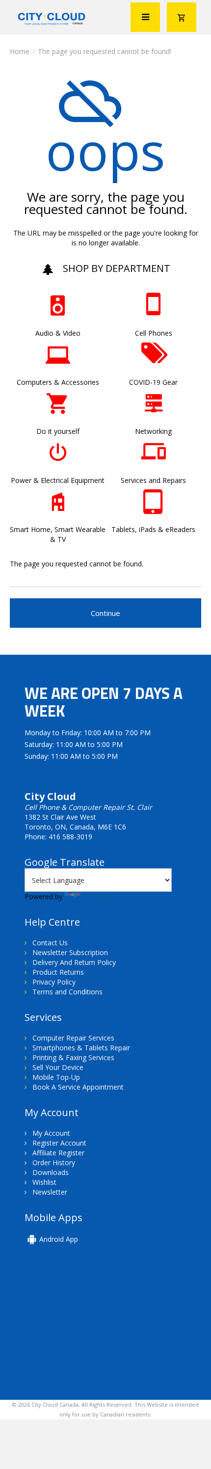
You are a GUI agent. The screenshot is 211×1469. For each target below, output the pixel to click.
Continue (105, 613)
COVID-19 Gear (153, 382)
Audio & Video (57, 333)
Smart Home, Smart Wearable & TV (58, 534)
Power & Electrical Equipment (58, 480)
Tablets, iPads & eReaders (153, 529)
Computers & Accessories (58, 382)
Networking (153, 431)
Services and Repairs (153, 480)
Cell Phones (153, 333)
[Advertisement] (92, 1328)
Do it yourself (57, 431)
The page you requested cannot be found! (104, 51)
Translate (97, 896)
